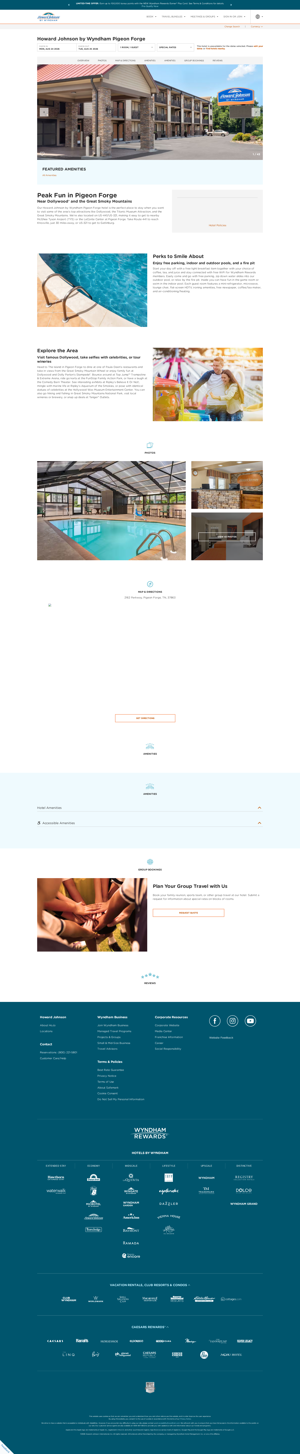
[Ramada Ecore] (131, 1256)
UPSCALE (206, 1166)
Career (159, 1043)
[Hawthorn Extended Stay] (56, 1178)
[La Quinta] (131, 1178)
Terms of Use (105, 1081)
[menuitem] (151, 17)
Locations (46, 1031)
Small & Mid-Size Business (113, 1043)
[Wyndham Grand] (244, 1204)
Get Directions (145, 718)
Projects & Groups (108, 1037)
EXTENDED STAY (56, 1166)
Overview (83, 60)
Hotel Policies (217, 225)
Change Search (232, 26)
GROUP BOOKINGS (194, 60)
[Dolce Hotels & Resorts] (244, 1191)
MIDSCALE (131, 1166)
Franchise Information (169, 1037)
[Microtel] (93, 1204)
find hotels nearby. (215, 48)
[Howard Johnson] (93, 1217)
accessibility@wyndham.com (169, 1423)
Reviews (218, 60)
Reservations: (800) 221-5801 (58, 1052)
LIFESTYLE (169, 1166)
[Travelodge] (93, 1230)
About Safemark (108, 1087)
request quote (188, 912)
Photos (102, 60)
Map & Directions (125, 60)
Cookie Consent (107, 1093)
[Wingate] (131, 1191)
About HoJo (48, 1025)
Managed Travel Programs (114, 1031)
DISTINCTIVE (244, 1166)
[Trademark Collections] (206, 1191)
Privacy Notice (106, 1075)
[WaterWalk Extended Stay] (56, 1191)
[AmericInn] (131, 1217)
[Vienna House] (168, 1217)
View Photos (227, 536)
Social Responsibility (168, 1048)
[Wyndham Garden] (131, 1204)
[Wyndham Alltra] (168, 1230)
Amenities (150, 60)
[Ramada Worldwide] (131, 1243)
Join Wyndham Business (112, 1025)
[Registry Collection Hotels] (244, 1178)
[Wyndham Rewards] (149, 1133)
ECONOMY (94, 1166)
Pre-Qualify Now (150, 6)
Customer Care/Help (53, 1058)
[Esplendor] (168, 1191)
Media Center (163, 1031)
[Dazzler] (168, 1204)
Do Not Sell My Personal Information (120, 1099)
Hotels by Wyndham (150, 1153)
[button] (69, 5)
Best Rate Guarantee (110, 1070)
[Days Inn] (93, 1178)
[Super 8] (93, 1191)
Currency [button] (255, 26)
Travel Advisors (107, 1048)
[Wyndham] (206, 1178)
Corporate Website (167, 1025)
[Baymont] (131, 1230)
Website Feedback (221, 1037)
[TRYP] (168, 1178)
